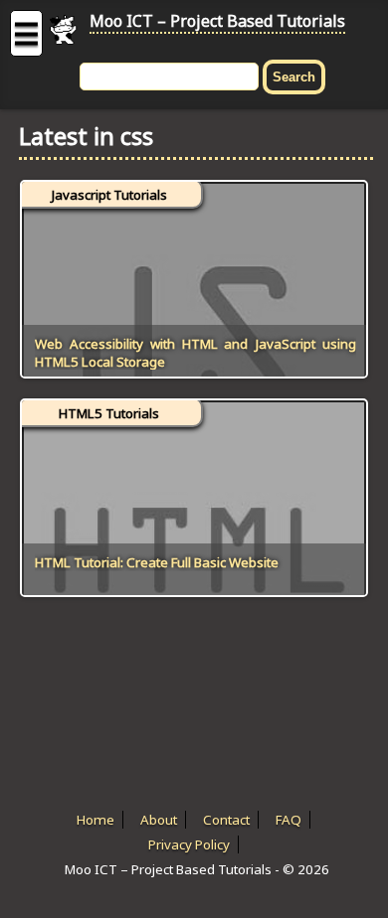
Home (95, 820)
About (158, 820)
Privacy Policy (189, 844)
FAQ (288, 820)
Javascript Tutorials (109, 195)
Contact (226, 820)
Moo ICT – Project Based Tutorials (217, 21)
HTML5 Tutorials (109, 413)
